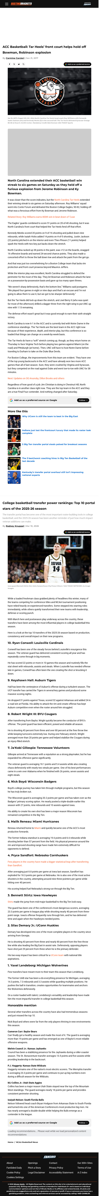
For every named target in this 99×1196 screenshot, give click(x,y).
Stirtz (10, 901)
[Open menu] (6, 3)
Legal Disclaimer (36, 1172)
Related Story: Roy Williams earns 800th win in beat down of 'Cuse (41, 217)
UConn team (57, 955)
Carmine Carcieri (15, 58)
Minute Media (19, 1184)
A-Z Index (82, 1172)
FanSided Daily (14, 1167)
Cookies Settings (15, 1177)
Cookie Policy (13, 1172)
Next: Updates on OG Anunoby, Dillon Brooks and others (36, 378)
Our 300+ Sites (84, 1163)
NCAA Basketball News (27, 1142)
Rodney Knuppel (15, 526)
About (10, 1163)
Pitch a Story (34, 1167)
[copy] (23, 64)
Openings (33, 1163)
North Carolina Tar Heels (67, 199)
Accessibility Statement (61, 1172)
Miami (37, 828)
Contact (53, 1163)
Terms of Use (84, 1167)
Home (10, 1142)
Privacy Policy (56, 1167)
